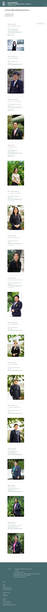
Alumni (4, 598)
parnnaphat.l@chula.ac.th (14, 196)
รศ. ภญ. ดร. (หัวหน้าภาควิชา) (13, 30)
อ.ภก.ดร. (10, 411)
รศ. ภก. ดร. (10, 105)
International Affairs (7, 587)
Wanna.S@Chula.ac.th (13, 61)
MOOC (4, 586)
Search (43, 7)
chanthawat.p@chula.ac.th (14, 367)
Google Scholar (12, 35)
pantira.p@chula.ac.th (13, 327)
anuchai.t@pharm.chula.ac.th (15, 104)
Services (4, 594)
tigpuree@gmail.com (13, 150)
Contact (4, 600)
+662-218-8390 (12, 450)
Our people (5, 595)
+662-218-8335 (12, 524)
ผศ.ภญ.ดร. (10, 197)
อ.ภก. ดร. (10, 368)
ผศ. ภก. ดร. (10, 242)
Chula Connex (11, 33)
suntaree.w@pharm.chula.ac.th (15, 283)
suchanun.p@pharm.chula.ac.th (15, 525)
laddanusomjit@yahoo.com (14, 488)
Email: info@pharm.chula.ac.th (19, 572)
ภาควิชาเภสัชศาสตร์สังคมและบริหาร (15, 32)
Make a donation (6, 592)
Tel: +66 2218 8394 (7, 601)
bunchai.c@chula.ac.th (13, 240)
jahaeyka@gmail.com (13, 451)
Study (4, 584)
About (4, 581)
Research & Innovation (7, 589)
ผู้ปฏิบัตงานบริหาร (12, 490)
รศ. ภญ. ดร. (10, 62)
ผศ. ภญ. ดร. (11, 284)
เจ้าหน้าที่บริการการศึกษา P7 (13, 453)
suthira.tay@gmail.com (13, 29)
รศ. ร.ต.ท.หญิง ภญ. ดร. (12, 151)
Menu (43, 11)
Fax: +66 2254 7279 (7, 603)
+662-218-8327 (12, 487)
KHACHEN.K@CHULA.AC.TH (15, 410)
